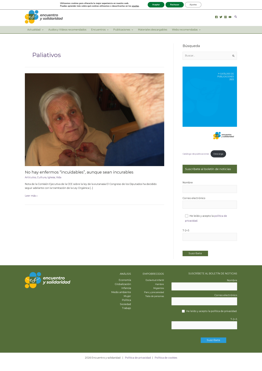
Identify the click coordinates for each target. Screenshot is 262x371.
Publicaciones (121, 29)
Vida (58, 177)
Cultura (41, 177)
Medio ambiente (121, 292)
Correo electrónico (194, 198)
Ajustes (193, 4)
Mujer (127, 296)
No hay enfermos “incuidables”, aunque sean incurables (79, 172)
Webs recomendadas (185, 29)
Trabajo (126, 308)
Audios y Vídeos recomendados (67, 29)
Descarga (218, 154)
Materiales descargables (152, 29)
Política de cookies (166, 357)
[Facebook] (216, 17)
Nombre (188, 182)
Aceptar (156, 4)
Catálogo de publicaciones (196, 154)
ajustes (135, 6)
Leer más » (31, 196)
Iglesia (51, 177)
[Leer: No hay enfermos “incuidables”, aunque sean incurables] (94, 119)
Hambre (159, 284)
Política (126, 300)
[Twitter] (221, 17)
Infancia (126, 288)
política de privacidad (224, 311)
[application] (42, 29)
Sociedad (125, 304)
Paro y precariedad (154, 292)
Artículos (30, 177)
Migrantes (158, 288)
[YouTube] (230, 17)
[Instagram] (225, 17)
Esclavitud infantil (155, 280)
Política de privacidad (138, 357)
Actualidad (33, 29)
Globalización (123, 284)
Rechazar (174, 4)
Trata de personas (154, 296)
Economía (125, 280)
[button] (235, 17)
